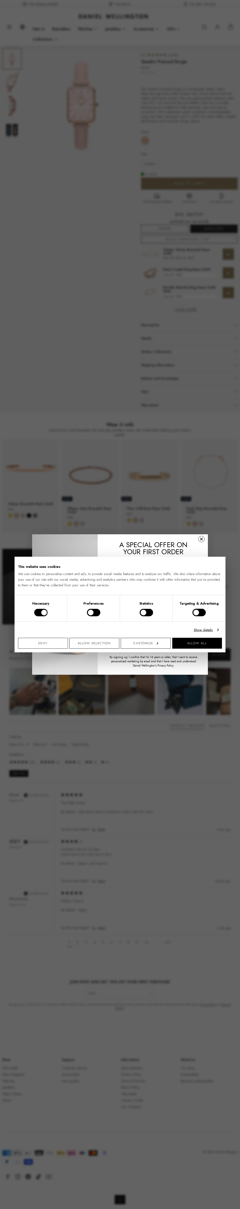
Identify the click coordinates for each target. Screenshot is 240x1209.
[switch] (93, 612)
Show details (203, 629)
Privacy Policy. (166, 665)
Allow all (197, 643)
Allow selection (94, 643)
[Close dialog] (201, 539)
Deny (43, 643)
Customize (143, 643)
